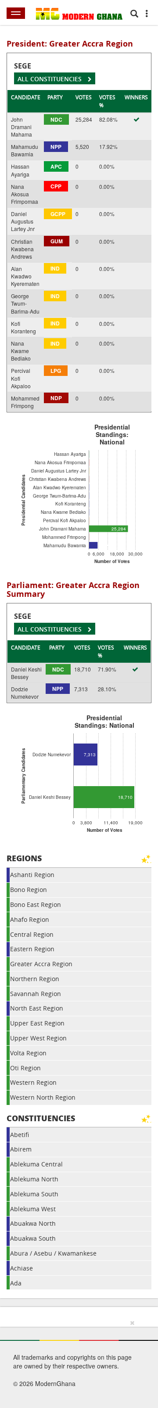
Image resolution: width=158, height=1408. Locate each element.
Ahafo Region (29, 919)
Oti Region (25, 1068)
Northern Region (34, 979)
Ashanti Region (32, 874)
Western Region (33, 1082)
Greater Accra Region (41, 964)
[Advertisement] (76, 1362)
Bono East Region (35, 904)
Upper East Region (37, 1023)
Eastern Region (32, 949)
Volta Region (28, 1053)
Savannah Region (35, 993)
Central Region (32, 934)
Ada (16, 1283)
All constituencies (50, 79)
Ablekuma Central (36, 1164)
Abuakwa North (33, 1223)
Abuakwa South (33, 1238)
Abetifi (19, 1134)
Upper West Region (38, 1038)
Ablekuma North (34, 1179)
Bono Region (28, 889)
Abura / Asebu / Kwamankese (53, 1253)
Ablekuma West (33, 1209)
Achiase (21, 1268)
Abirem (21, 1149)
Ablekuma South (34, 1194)
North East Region (36, 1008)
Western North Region (42, 1097)
